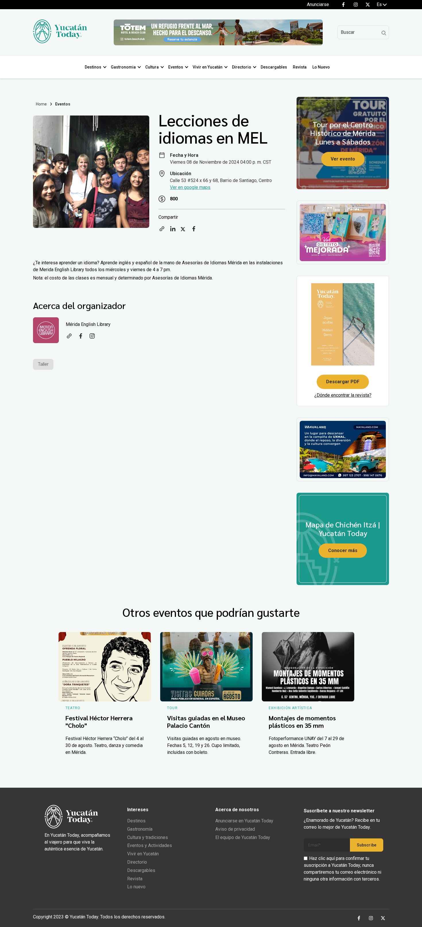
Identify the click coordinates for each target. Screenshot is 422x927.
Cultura (152, 67)
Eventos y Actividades (149, 845)
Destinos (93, 67)
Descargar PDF (342, 381)
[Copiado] (161, 230)
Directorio (241, 67)
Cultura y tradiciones (147, 837)
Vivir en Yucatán (207, 67)
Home (41, 104)
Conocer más (342, 550)
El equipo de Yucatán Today (242, 837)
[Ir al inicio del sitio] (60, 41)
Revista (300, 67)
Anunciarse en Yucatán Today (244, 821)
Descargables (274, 67)
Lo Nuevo (321, 67)
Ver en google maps (190, 187)
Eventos (175, 67)
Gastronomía (139, 829)
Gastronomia (123, 67)
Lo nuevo (136, 886)
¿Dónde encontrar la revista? (342, 395)
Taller (43, 364)
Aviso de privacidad (235, 829)
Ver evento (343, 159)
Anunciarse (318, 4)
